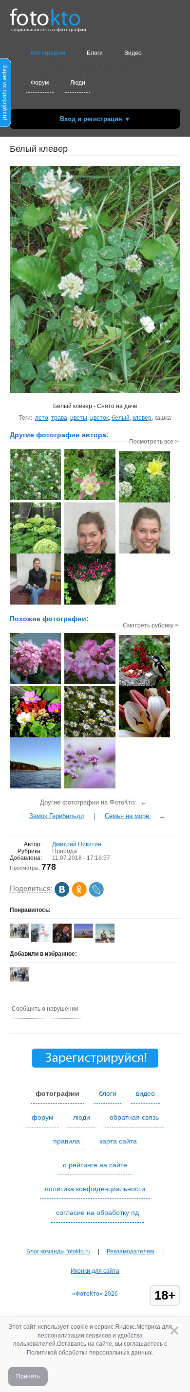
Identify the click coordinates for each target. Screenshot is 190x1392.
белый (121, 417)
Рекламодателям (130, 1251)
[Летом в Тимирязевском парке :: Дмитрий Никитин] (89, 603)
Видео (133, 53)
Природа (64, 851)
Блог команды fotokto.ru (58, 1251)
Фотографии (48, 53)
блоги (107, 1093)
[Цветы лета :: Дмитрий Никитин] (144, 501)
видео (145, 1093)
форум (43, 1117)
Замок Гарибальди (56, 816)
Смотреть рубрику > (150, 625)
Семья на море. (128, 816)
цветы (78, 417)
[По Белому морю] (35, 787)
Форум (40, 82)
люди (81, 1117)
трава (59, 417)
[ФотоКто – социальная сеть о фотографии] (45, 13)
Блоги (95, 53)
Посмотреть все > (153, 441)
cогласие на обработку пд (97, 1212)
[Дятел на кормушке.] (144, 685)
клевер (142, 417)
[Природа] (89, 787)
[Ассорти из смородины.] (35, 736)
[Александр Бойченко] (83, 935)
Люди (77, 82)
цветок (99, 417)
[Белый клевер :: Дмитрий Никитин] (35, 499)
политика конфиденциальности (95, 1189)
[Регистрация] (5, 125)
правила (66, 1141)
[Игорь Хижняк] (62, 940)
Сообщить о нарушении (45, 1008)
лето (41, 417)
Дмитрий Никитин (76, 844)
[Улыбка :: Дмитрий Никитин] (89, 552)
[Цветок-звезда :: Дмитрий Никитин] (89, 499)
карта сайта (118, 1141)
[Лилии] (144, 736)
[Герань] (35, 682)
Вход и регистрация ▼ (95, 119)
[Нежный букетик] (89, 682)
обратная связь (134, 1117)
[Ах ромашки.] (89, 736)
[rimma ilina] (19, 935)
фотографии (57, 1093)
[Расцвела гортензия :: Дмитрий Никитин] (35, 552)
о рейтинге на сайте (95, 1165)
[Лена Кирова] (40, 940)
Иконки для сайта (95, 1270)
